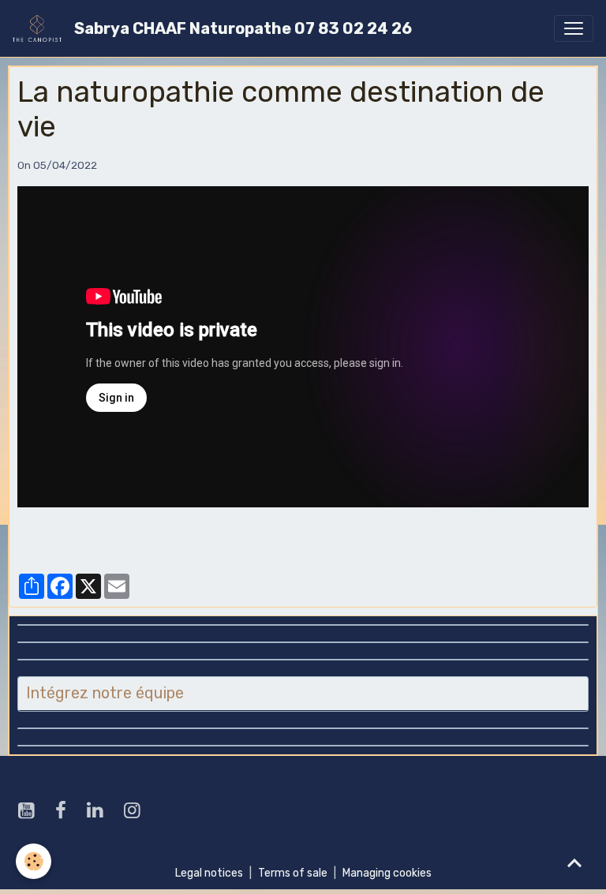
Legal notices (209, 873)
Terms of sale (292, 873)
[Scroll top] (574, 862)
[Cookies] (33, 861)
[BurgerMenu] (573, 28)
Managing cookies (387, 873)
